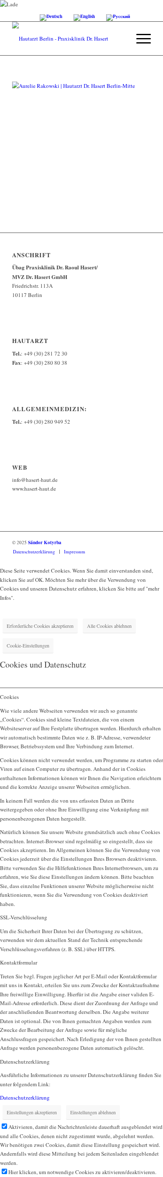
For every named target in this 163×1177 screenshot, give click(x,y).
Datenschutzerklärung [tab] (25, 1061)
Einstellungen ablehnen (93, 1112)
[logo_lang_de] (67, 38)
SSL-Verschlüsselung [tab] (23, 917)
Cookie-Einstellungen (28, 645)
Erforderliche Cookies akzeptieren (40, 625)
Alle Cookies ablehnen (109, 625)
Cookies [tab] (9, 697)
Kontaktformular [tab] (18, 962)
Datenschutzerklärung (25, 1097)
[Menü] (139, 38)
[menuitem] (139, 38)
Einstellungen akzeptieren (32, 1112)
